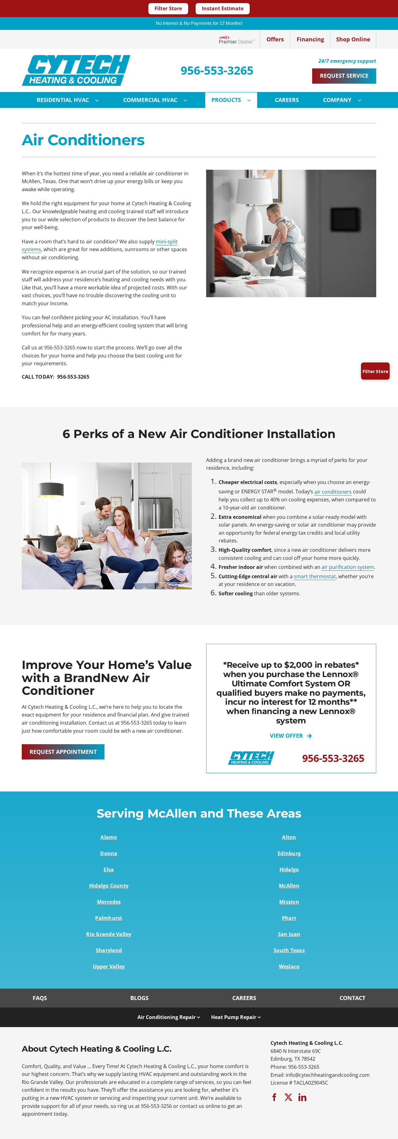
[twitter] (288, 1097)
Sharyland (109, 950)
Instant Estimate (222, 8)
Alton (289, 837)
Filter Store (168, 8)
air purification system (348, 567)
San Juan (289, 934)
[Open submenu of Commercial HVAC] (188, 100)
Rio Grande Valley (108, 934)
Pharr (289, 918)
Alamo (108, 837)
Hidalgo (289, 869)
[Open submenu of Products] (252, 100)
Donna (108, 853)
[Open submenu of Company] (363, 100)
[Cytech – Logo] (76, 57)
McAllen (289, 885)
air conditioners (333, 491)
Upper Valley (109, 966)
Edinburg (289, 853)
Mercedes (109, 901)
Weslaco (289, 966)
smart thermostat (315, 576)
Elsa (109, 869)
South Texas (289, 950)
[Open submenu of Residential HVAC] (100, 100)
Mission (289, 901)
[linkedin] (302, 1097)
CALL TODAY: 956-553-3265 (55, 376)
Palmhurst (108, 918)
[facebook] (274, 1097)
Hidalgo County (108, 885)
